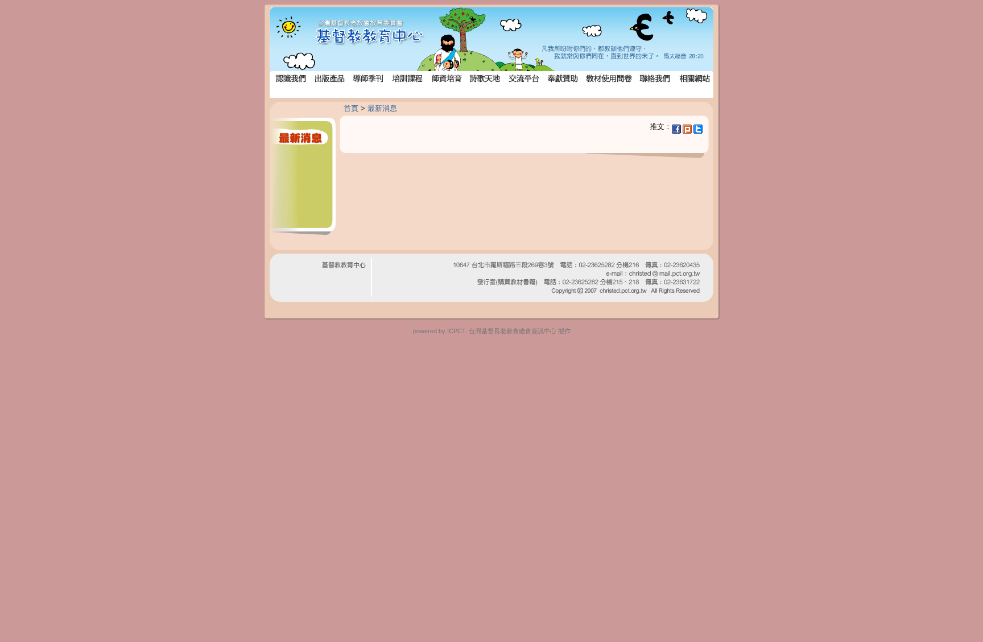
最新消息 (382, 108)
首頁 (351, 108)
